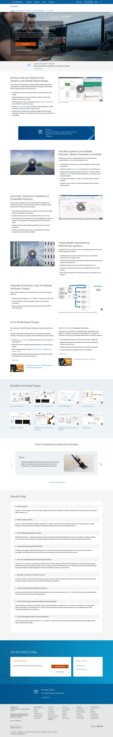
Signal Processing (16, 428)
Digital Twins (87, 428)
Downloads (50, 709)
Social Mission (93, 714)
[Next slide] (101, 464)
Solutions (37, 2)
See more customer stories (57, 482)
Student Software (38, 714)
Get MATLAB (88, 2)
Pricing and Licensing (53, 716)
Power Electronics (64, 406)
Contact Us (54, 732)
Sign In (96, 2)
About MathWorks (94, 718)
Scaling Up (28, 10)
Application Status (46, 732)
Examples (64, 714)
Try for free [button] (25, 44)
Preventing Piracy (37, 732)
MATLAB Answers (80, 712)
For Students (50, 10)
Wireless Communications (43, 406)
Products (29, 2)
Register (49, 136)
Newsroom (93, 712)
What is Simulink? (22, 506)
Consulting (78, 714)
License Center (79, 716)
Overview (12, 10)
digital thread (22, 106)
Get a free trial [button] (60, 666)
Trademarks (20, 732)
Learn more (39, 68)
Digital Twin (75, 169)
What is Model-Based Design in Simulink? (29, 533)
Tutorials (64, 712)
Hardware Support (38, 716)
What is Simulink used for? (25, 520)
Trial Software (51, 712)
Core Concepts (65, 718)
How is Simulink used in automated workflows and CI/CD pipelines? (36, 601)
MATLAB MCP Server (37, 349)
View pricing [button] (48, 44)
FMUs (94, 265)
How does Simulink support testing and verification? (32, 588)
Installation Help (80, 709)
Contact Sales (27, 50)
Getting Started (20, 10)
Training (64, 716)
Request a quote (82, 669)
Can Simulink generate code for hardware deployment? (33, 616)
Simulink (36, 712)
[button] (101, 2)
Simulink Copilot (22, 340)
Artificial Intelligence (17, 406)
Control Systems (88, 406)
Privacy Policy (28, 732)
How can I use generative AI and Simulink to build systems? (34, 559)
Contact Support (80, 718)
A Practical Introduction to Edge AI (85, 359)
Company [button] (51, 2)
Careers (92, 709)
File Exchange (37, 718)
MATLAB (36, 709)
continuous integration (46, 102)
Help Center (79, 2)
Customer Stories (94, 716)
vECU (67, 174)
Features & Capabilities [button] (38, 10)
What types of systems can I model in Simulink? (31, 575)
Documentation (65, 709)
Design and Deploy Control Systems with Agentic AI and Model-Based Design (61, 133)
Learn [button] (43, 2)
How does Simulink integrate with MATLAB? (30, 546)
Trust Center (13, 732)
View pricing (81, 665)
